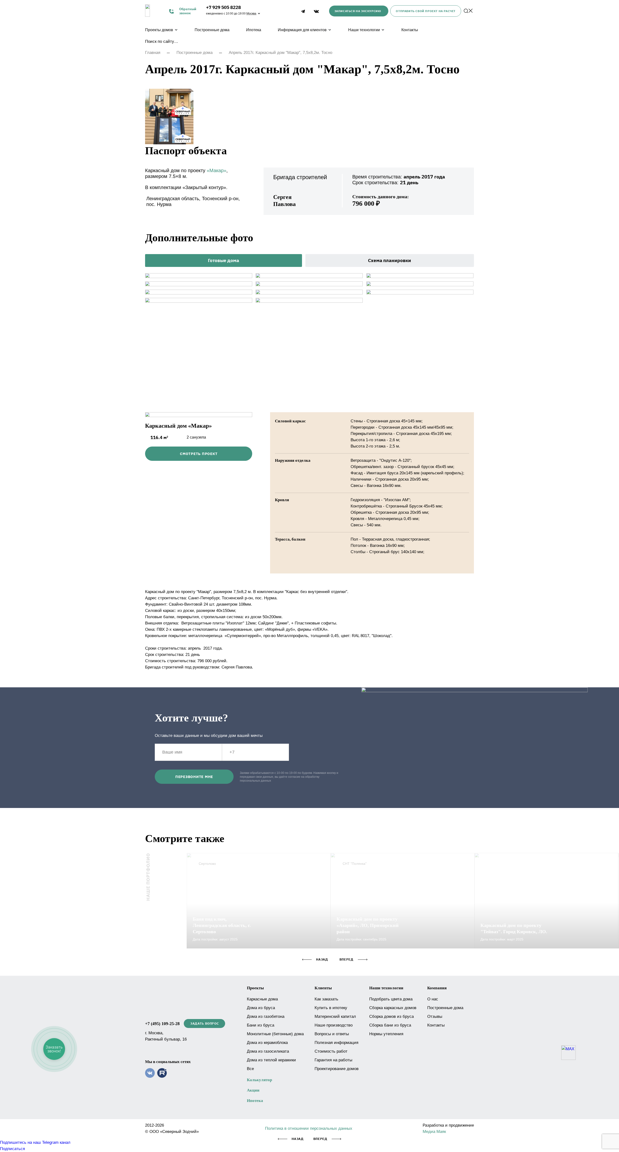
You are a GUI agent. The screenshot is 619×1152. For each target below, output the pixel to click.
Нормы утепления (386, 1034)
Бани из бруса (260, 1025)
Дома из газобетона (265, 1016)
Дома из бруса (261, 1007)
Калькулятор (259, 1080)
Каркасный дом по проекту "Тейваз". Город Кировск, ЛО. (513, 928)
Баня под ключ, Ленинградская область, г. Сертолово (222, 925)
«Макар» (216, 170)
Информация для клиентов (302, 30)
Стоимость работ (331, 1051)
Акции (253, 1090)
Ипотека (253, 30)
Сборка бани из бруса (390, 1025)
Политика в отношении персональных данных (308, 1128)
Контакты (409, 30)
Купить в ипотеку (331, 1007)
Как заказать (326, 999)
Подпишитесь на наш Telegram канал (35, 1142)
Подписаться (12, 1148)
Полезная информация (336, 1042)
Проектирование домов (337, 1068)
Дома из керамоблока (267, 1042)
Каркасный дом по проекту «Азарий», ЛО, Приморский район (368, 925)
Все (250, 1068)
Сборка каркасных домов (392, 1007)
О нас (432, 999)
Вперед (320, 1139)
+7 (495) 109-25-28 (162, 1023)
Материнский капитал (335, 1016)
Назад (297, 1139)
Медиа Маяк (434, 1131)
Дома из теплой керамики (271, 1060)
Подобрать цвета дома (391, 999)
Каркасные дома (262, 999)
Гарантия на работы (333, 1060)
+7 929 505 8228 (223, 7)
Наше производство (334, 1025)
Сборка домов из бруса (391, 1016)
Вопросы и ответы (332, 1034)
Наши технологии (364, 30)
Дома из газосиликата (268, 1051)
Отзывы (434, 1016)
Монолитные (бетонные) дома (275, 1034)
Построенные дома (212, 30)
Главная (152, 52)
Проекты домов (159, 30)
